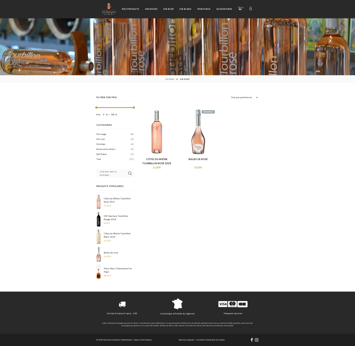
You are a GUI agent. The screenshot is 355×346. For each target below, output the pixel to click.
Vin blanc (101, 144)
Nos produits (130, 9)
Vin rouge (101, 134)
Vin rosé (100, 139)
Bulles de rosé (111, 252)
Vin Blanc (185, 9)
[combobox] (245, 97)
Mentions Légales (186, 340)
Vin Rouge (151, 9)
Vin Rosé (168, 9)
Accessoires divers (106, 149)
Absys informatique (142, 340)
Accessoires (224, 9)
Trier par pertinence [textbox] (241, 97)
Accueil (170, 79)
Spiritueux (204, 9)
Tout (98, 159)
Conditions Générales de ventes (210, 340)
